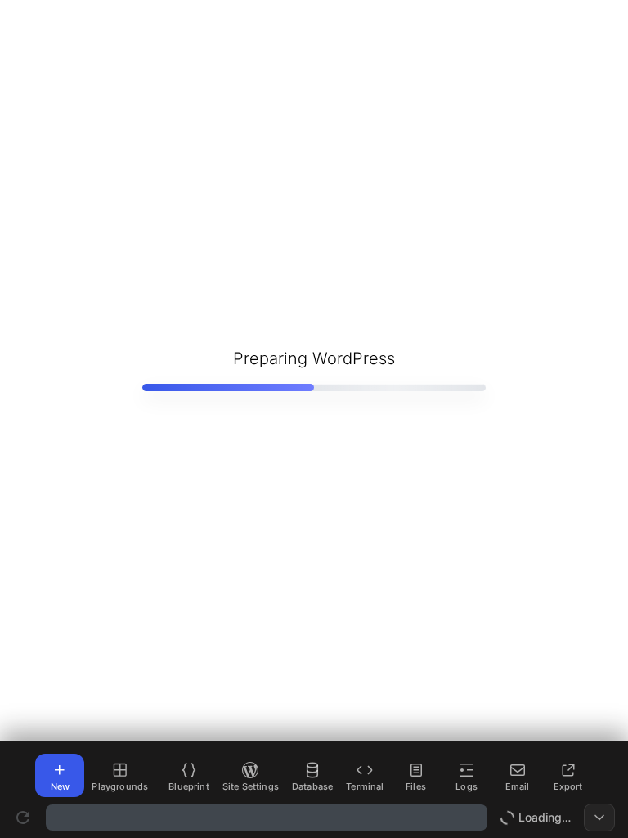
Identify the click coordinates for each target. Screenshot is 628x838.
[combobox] (266, 817)
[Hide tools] (599, 817)
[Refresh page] (23, 817)
